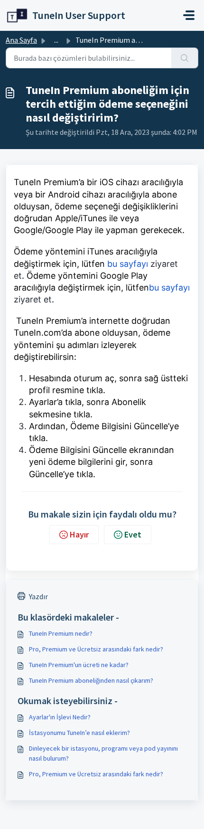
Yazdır (38, 596)
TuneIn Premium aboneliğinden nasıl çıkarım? (91, 680)
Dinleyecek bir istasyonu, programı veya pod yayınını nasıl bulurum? (103, 753)
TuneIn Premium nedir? (61, 633)
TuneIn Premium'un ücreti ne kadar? (79, 664)
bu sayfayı (126, 264)
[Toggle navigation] (188, 15)
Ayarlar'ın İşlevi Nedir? (60, 717)
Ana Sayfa (21, 40)
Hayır (79, 534)
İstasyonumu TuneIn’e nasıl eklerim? (79, 732)
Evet (132, 534)
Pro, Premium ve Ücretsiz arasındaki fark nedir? (96, 649)
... (56, 40)
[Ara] (184, 57)
